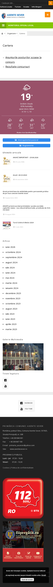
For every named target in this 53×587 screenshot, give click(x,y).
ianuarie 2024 (12, 288)
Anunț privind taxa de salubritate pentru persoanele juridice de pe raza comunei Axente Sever (25, 192)
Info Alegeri (37, 7)
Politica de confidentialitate (22, 467)
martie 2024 (11, 283)
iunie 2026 (10, 247)
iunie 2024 (10, 272)
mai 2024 (10, 277)
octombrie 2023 (13, 303)
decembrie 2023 (13, 293)
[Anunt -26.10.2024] (7, 178)
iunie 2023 (10, 319)
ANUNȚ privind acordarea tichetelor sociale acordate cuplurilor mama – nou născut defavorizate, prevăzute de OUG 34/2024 (26, 208)
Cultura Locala (6, 7)
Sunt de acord (27, 579)
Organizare (11, 33)
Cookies (6, 467)
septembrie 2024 (14, 257)
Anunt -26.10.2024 (20, 175)
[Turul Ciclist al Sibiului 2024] (7, 226)
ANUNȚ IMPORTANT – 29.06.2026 (25, 157)
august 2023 (11, 308)
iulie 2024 (10, 267)
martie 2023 (11, 329)
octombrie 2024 (13, 252)
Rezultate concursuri (17, 66)
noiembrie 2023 (13, 298)
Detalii (43, 575)
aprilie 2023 (11, 324)
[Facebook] (5, 380)
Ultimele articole (12, 152)
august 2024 (11, 262)
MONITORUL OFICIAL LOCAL (21, 25)
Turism (18, 7)
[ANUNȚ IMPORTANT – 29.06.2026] (7, 160)
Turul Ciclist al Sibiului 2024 (23, 222)
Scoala (26, 7)
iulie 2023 (10, 313)
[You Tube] (5, 386)
